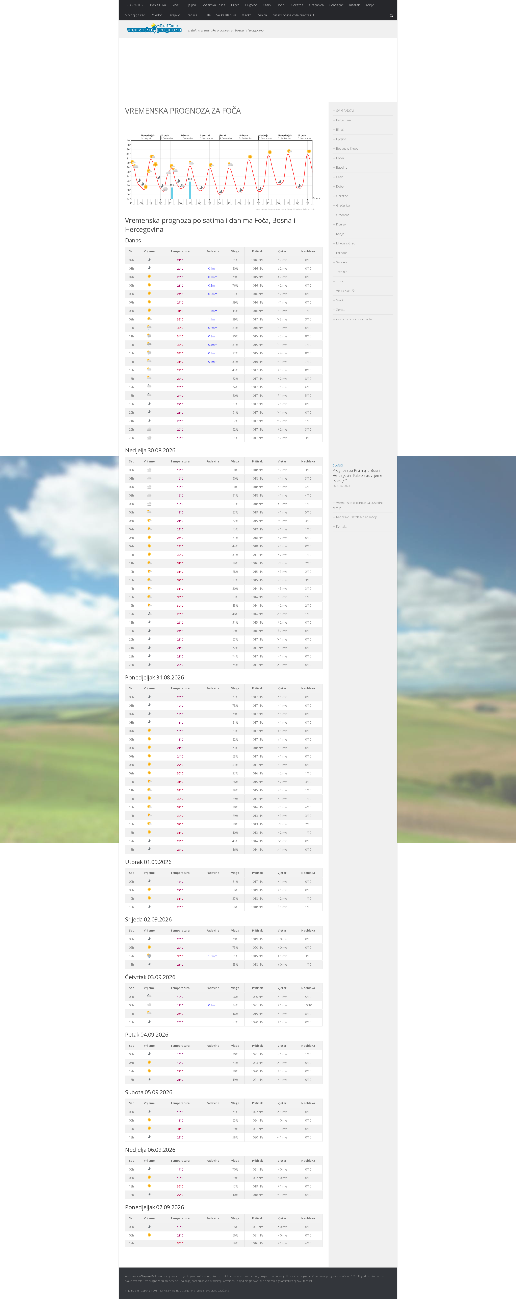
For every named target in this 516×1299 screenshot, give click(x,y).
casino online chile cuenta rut (293, 15)
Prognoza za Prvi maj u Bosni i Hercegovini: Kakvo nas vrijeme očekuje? (357, 475)
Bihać (176, 5)
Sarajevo (174, 15)
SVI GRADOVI (134, 5)
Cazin (267, 5)
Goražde (297, 5)
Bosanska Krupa (213, 5)
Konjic (369, 5)
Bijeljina (190, 5)
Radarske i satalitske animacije (357, 517)
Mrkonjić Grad (135, 15)
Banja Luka (158, 5)
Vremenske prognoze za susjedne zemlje (358, 505)
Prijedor (156, 15)
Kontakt (341, 526)
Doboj (280, 5)
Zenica (262, 15)
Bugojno (251, 5)
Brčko (235, 5)
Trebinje (191, 15)
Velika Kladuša (226, 15)
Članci (338, 465)
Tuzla (207, 15)
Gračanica (316, 5)
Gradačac (336, 5)
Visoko (247, 15)
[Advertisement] (258, 70)
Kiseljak (354, 5)
